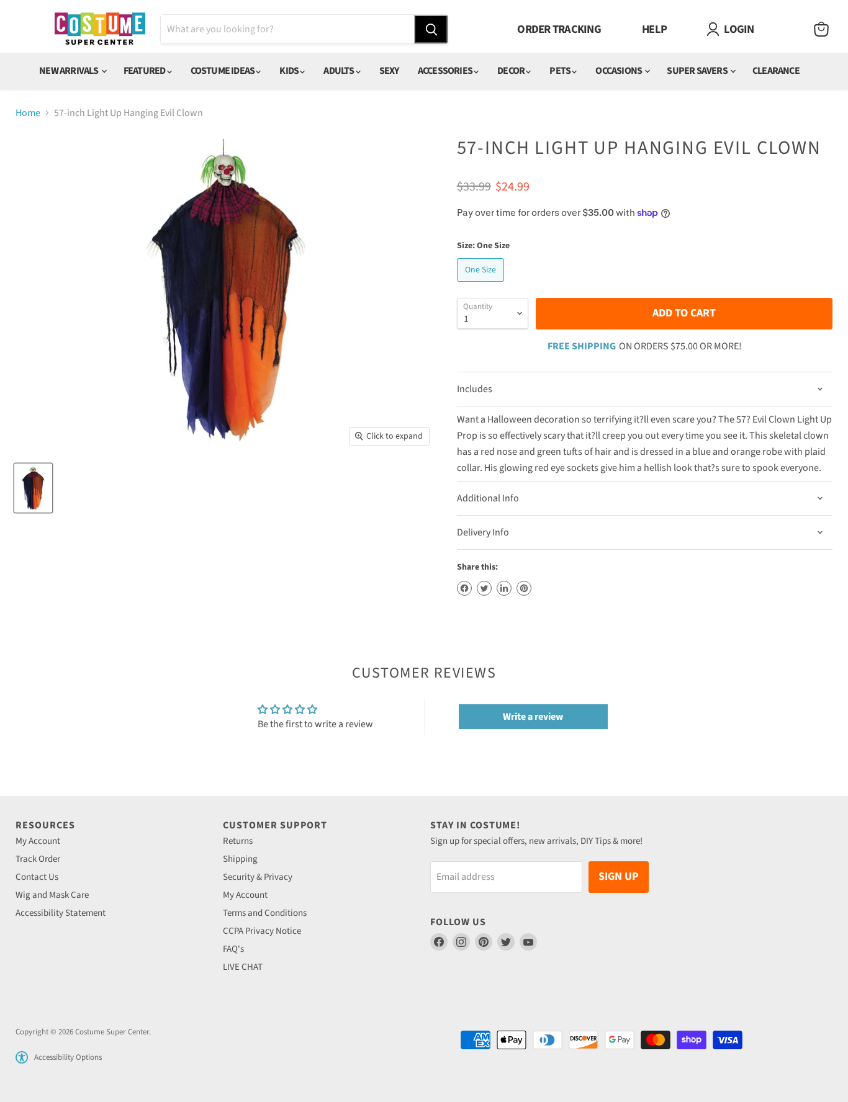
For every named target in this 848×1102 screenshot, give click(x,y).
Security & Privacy (257, 877)
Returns (238, 841)
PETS (560, 71)
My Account (38, 841)
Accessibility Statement (61, 913)
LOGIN (739, 29)
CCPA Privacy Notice (262, 931)
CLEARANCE (776, 71)
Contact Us (37, 877)
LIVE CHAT (243, 967)
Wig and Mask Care (52, 895)
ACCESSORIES (446, 71)
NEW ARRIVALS (69, 71)
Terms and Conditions (265, 913)
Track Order (38, 859)
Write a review (533, 716)
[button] (22, 1057)
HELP (654, 29)
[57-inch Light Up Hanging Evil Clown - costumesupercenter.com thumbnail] (33, 488)
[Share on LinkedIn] (504, 588)
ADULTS (339, 71)
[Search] (431, 29)
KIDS (289, 71)
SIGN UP (618, 876)
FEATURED (145, 71)
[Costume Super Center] (100, 29)
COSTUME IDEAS (223, 71)
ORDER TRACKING (559, 29)
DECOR (511, 71)
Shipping (240, 859)
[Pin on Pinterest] (523, 588)
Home (28, 113)
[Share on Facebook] (464, 588)
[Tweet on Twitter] (484, 588)
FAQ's (233, 949)
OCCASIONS (619, 71)
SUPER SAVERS (698, 71)
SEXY (389, 71)
